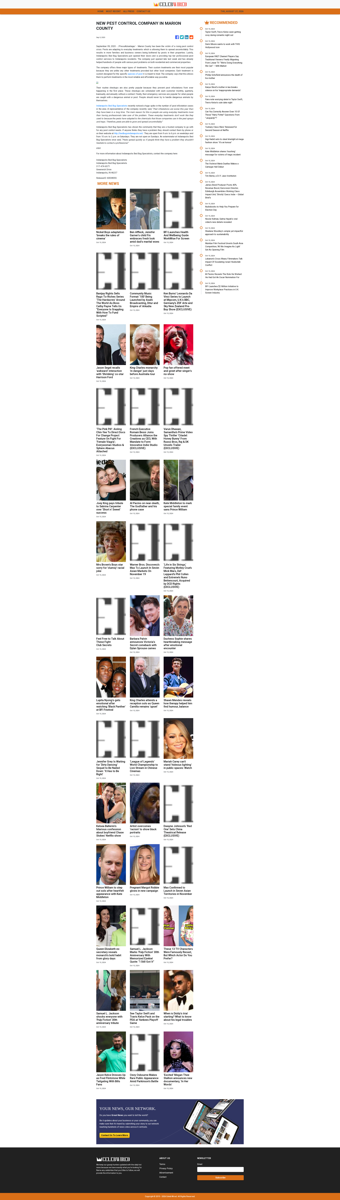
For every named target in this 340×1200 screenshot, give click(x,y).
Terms (162, 1164)
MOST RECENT (113, 11)
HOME (100, 11)
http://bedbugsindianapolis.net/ (128, 133)
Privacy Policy (166, 1168)
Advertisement (166, 1172)
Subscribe (220, 1177)
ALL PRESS (128, 11)
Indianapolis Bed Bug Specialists (111, 106)
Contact (162, 1177)
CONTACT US (143, 11)
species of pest (135, 74)
